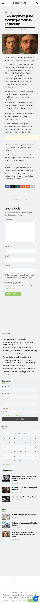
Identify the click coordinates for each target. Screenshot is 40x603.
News (11, 12)
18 (25, 452)
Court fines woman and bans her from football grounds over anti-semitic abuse (24, 534)
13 (35, 447)
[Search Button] (37, 3)
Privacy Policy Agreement (14, 283)
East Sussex (18, 12)
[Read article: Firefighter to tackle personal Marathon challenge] (6, 525)
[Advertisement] (22, 137)
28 (4, 461)
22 (9, 456)
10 (20, 447)
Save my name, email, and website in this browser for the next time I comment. (21, 276)
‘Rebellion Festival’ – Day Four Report (24, 497)
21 (4, 456)
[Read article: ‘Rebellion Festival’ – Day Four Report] (6, 499)
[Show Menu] (3, 3)
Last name (5, 394)
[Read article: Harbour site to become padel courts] (6, 517)
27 (35, 456)
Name (7, 246)
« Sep (3, 464)
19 (30, 452)
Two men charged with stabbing (14, 365)
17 (20, 452)
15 (9, 452)
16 (15, 452)
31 (20, 461)
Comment (9, 220)
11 (25, 447)
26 (30, 456)
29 (9, 461)
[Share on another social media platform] (33, 186)
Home (6, 12)
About (16, 582)
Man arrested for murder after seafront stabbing (19, 368)
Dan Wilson (11, 30)
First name (5, 386)
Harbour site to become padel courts (24, 515)
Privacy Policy (9, 288)
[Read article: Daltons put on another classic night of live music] (6, 490)
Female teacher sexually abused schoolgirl (17, 357)
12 (30, 447)
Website (7, 265)
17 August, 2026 (17, 492)
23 (15, 456)
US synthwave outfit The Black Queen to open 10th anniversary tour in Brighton (24, 478)
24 (20, 456)
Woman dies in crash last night (13, 354)
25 (25, 456)
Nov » (8, 464)
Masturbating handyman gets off (14, 339)
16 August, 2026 (17, 499)
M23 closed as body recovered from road (17, 347)
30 (15, 461)
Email (7, 256)
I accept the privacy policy (12, 415)
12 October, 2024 (23, 30)
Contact (22, 582)
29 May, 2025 (16, 539)
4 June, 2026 (16, 517)
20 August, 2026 (17, 483)
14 (4, 452)
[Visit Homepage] (20, 3)
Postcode (5, 408)
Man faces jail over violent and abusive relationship (20, 351)
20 (35, 452)
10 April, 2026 (16, 527)
